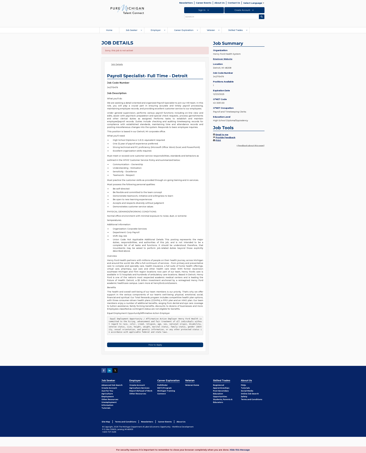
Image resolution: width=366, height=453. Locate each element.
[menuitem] (109, 30)
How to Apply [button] (155, 345)
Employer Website (222, 59)
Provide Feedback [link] (225, 137)
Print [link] (218, 140)
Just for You (107, 391)
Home (109, 30)
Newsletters (186, 3)
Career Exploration (183, 30)
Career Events (203, 3)
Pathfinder (162, 385)
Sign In (202, 10)
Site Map (106, 422)
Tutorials (106, 408)
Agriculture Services (139, 388)
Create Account (242, 10)
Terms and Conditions (251, 399)
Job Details (117, 64)
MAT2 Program (164, 388)
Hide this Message (240, 450)
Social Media (247, 391)
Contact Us (234, 3)
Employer (156, 30)
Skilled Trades (235, 30)
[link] (127, 9)
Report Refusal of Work (140, 391)
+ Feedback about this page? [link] (250, 146)
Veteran (211, 30)
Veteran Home (192, 385)
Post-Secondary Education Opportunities (221, 394)
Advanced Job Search (112, 385)
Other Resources (110, 399)
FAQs (243, 385)
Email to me (222, 134)
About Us (219, 3)
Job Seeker (131, 30)
